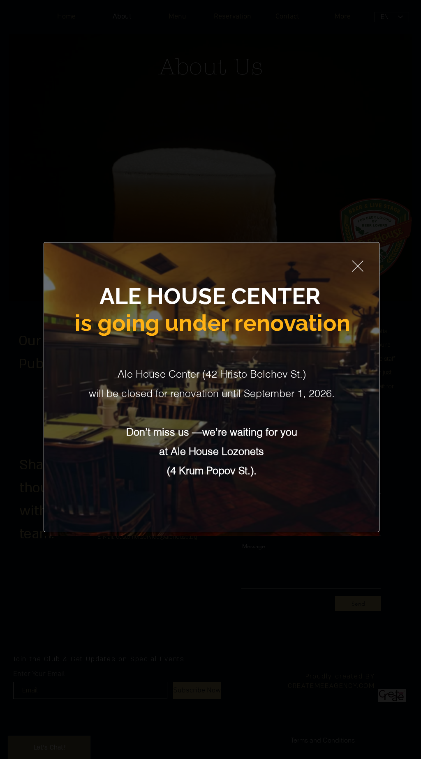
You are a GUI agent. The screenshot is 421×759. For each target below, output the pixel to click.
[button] (358, 266)
